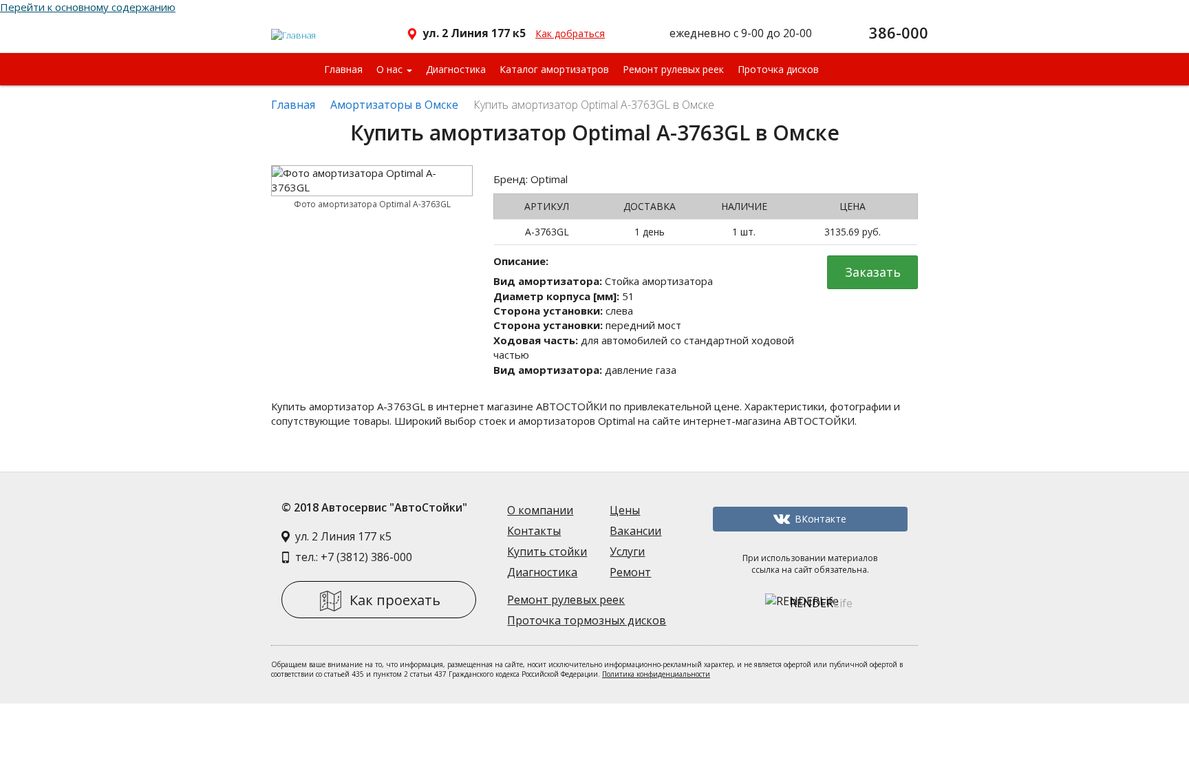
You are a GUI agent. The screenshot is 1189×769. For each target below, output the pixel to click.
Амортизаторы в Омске (394, 104)
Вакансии (635, 530)
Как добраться (570, 33)
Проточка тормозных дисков (586, 620)
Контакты (534, 530)
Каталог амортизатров (554, 69)
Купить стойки (547, 551)
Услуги (627, 551)
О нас (390, 69)
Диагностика (456, 69)
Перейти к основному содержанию (87, 7)
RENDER (821, 603)
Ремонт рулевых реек (673, 69)
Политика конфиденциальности (656, 674)
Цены (625, 510)
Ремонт (630, 572)
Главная (343, 69)
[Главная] (294, 29)
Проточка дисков (778, 69)
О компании (540, 510)
